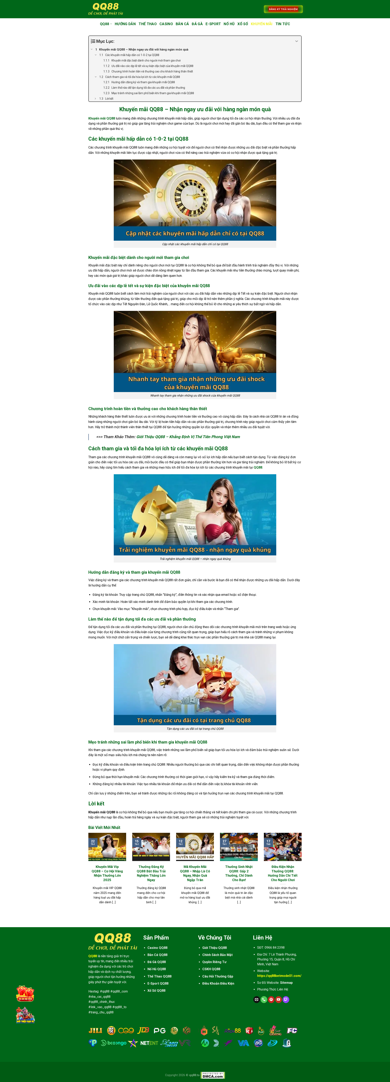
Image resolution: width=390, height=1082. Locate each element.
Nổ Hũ (229, 24)
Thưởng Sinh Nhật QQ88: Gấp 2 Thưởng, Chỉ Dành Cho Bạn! (239, 873)
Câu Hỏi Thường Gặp (217, 976)
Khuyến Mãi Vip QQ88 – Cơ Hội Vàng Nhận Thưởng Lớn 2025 (107, 873)
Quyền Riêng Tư (214, 962)
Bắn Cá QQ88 (157, 955)
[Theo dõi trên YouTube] (278, 999)
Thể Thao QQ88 (159, 976)
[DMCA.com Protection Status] (212, 1075)
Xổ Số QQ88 (156, 991)
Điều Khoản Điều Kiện (218, 983)
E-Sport (213, 24)
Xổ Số (242, 24)
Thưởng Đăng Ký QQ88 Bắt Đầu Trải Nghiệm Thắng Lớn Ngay (151, 873)
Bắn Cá (182, 24)
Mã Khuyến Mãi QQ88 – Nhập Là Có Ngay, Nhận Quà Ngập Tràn (195, 873)
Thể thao (148, 24)
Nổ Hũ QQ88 (156, 969)
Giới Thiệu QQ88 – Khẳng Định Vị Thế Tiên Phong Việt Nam (188, 436)
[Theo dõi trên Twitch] (286, 999)
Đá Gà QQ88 (156, 962)
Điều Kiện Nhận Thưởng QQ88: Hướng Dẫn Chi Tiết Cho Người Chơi (283, 873)
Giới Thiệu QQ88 (214, 948)
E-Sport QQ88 (157, 983)
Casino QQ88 (157, 948)
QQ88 (104, 24)
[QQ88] (105, 9)
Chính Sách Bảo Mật (217, 955)
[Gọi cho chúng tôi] (264, 999)
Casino (166, 24)
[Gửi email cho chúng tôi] (256, 999)
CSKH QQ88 (211, 969)
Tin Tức (282, 24)
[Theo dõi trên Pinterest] (271, 999)
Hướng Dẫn (125, 24)
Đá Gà (197, 24)
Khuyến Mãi (262, 24)
